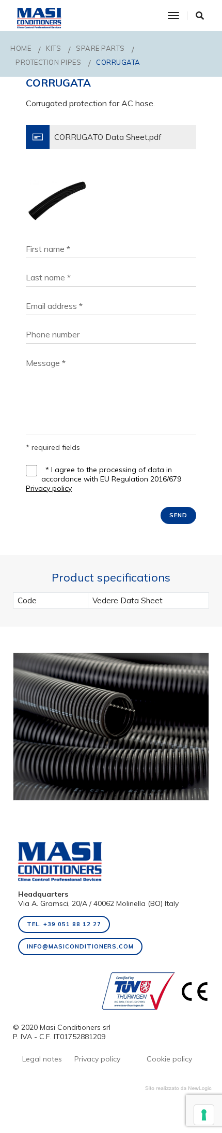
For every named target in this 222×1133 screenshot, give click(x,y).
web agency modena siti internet (178, 1088)
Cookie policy (169, 1059)
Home (20, 48)
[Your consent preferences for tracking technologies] (204, 1115)
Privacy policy (49, 488)
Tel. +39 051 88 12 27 (64, 924)
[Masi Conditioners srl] (39, 16)
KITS (53, 48)
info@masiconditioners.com (80, 946)
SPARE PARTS (100, 48)
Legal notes (42, 1059)
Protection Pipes (48, 62)
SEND (178, 515)
